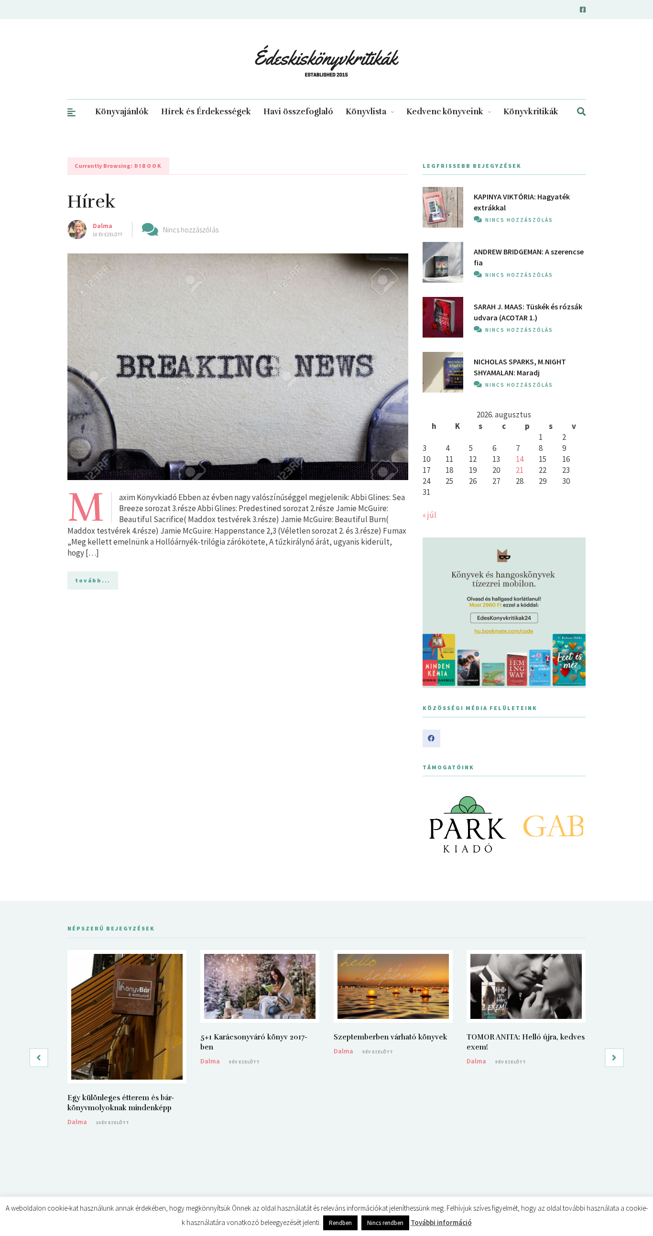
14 (519, 459)
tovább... (92, 580)
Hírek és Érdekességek (206, 112)
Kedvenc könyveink (444, 112)
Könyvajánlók (122, 112)
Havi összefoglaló (298, 112)
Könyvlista (366, 112)
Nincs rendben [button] (385, 1223)
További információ (441, 1222)
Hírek (91, 201)
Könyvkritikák (530, 112)
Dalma (102, 225)
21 (519, 470)
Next (573, 824)
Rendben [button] (340, 1223)
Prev (435, 824)
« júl (429, 515)
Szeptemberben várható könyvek (390, 1037)
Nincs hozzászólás (190, 229)
